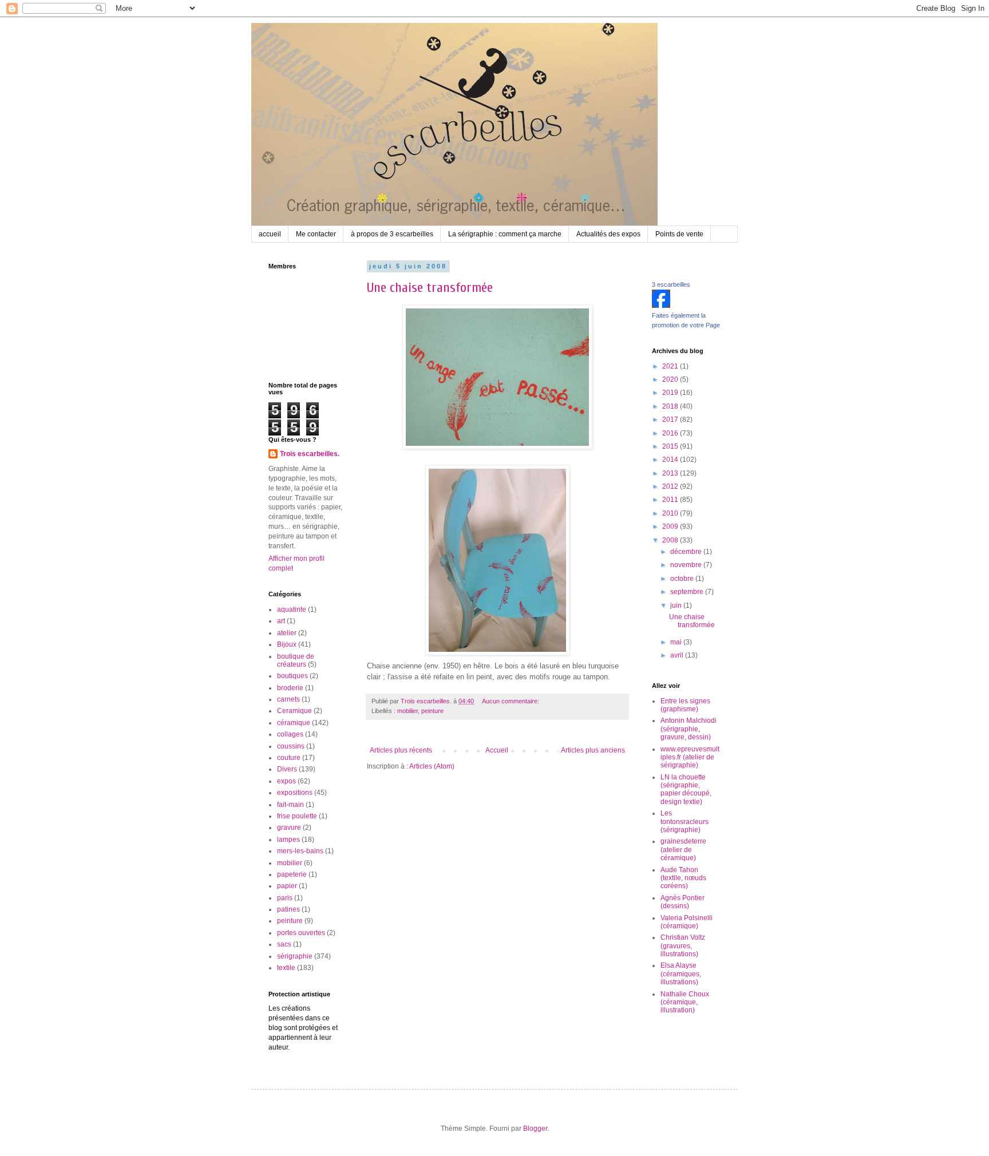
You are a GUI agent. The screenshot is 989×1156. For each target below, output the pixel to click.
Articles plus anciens (593, 750)
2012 (671, 486)
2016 (671, 433)
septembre (687, 592)
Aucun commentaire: (511, 701)
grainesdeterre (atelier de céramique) (683, 849)
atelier (286, 633)
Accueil (496, 750)
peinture (432, 710)
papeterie (292, 874)
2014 (671, 460)
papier (287, 886)
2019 (671, 393)
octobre (682, 579)
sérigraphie (294, 956)
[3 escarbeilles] (661, 306)
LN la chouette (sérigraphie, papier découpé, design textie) (685, 789)
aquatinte (291, 609)
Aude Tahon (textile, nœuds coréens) (683, 878)
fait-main (290, 805)
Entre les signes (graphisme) (685, 705)
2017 (671, 419)
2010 (671, 513)
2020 (671, 379)
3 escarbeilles (671, 284)
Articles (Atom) (431, 766)
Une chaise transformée (430, 287)
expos (286, 781)
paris (284, 898)
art (281, 621)
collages (290, 734)
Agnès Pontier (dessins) (682, 902)
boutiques (292, 676)
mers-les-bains (300, 851)
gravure (289, 828)
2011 (671, 500)
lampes (288, 840)
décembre (686, 552)
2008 (671, 540)
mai (676, 642)
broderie (290, 688)
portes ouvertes (301, 933)
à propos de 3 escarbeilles (392, 234)
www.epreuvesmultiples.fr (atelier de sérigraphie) (689, 757)
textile (286, 968)
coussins (290, 746)
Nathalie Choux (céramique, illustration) (684, 1002)
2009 (671, 526)
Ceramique (294, 711)
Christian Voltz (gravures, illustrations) (682, 945)
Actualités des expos (608, 234)
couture (288, 758)
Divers (287, 769)
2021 (671, 366)
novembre (686, 565)
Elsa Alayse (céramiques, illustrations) (680, 973)
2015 (671, 446)
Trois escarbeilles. (309, 454)
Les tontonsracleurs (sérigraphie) (684, 821)
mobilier (407, 710)
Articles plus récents (401, 750)
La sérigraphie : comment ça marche (504, 234)
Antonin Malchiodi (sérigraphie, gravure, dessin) (688, 728)
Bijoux (286, 644)
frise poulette (297, 816)
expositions (294, 793)
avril (677, 655)
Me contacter (316, 234)
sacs (284, 944)
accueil (270, 234)
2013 (671, 473)
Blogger (535, 1129)
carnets (288, 699)
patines (288, 909)
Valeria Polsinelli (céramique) (686, 922)
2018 (671, 406)
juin (676, 605)
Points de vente (679, 234)
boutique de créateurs (295, 660)
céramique (293, 723)
